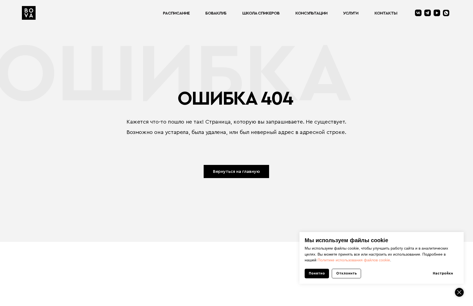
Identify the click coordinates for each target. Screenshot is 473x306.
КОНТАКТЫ (385, 13)
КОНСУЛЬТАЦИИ (311, 13)
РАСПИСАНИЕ (176, 13)
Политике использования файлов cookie (354, 260)
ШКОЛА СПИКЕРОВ (260, 13)
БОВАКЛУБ (215, 13)
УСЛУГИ (350, 13)
